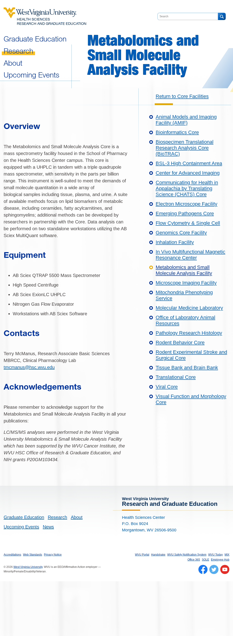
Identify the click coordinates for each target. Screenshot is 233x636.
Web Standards (32, 554)
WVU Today (215, 554)
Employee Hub (220, 559)
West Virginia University (28, 567)
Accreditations (12, 554)
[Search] (222, 16)
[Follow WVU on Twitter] (213, 569)
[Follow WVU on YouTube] (224, 569)
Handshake (158, 554)
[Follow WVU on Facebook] (203, 569)
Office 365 (193, 559)
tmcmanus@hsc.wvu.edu (29, 367)
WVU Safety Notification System (186, 554)
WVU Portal (142, 554)
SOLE (205, 559)
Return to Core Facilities (182, 96)
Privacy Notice (53, 554)
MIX (227, 554)
